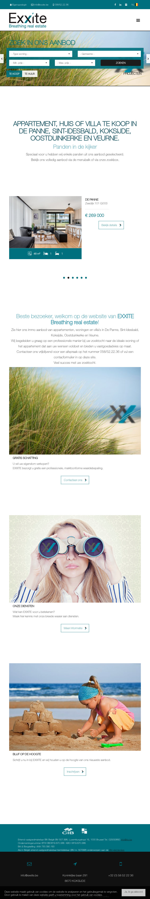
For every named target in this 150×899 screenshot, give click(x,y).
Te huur (30, 73)
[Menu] (138, 20)
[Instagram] (126, 4)
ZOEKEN (120, 62)
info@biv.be (126, 839)
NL (133, 4)
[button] (40, 54)
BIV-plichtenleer (117, 849)
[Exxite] (27, 20)
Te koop (14, 73)
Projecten (132, 73)
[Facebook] (115, 4)
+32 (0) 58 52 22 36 (120, 875)
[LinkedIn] (120, 4)
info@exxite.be (29, 875)
